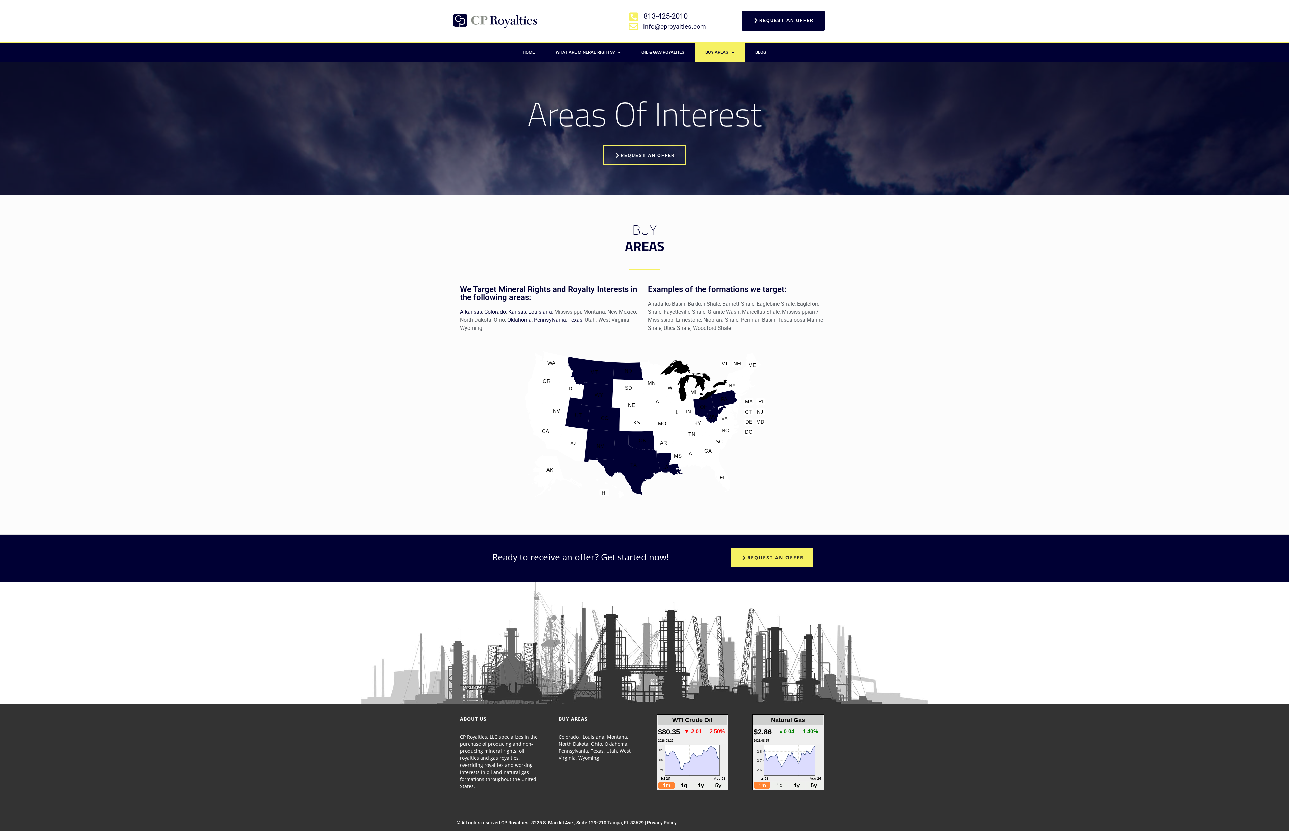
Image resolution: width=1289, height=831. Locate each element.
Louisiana (540, 312)
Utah (611, 751)
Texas (575, 320)
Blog (760, 52)
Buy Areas (716, 52)
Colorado (495, 312)
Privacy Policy (662, 822)
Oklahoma (519, 320)
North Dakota (573, 744)
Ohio (596, 744)
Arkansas (471, 312)
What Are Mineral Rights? (585, 52)
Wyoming (588, 758)
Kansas (517, 312)
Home (529, 52)
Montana (617, 737)
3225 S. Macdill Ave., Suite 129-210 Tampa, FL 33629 (587, 822)
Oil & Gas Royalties (662, 52)
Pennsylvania (550, 320)
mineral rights (500, 751)
